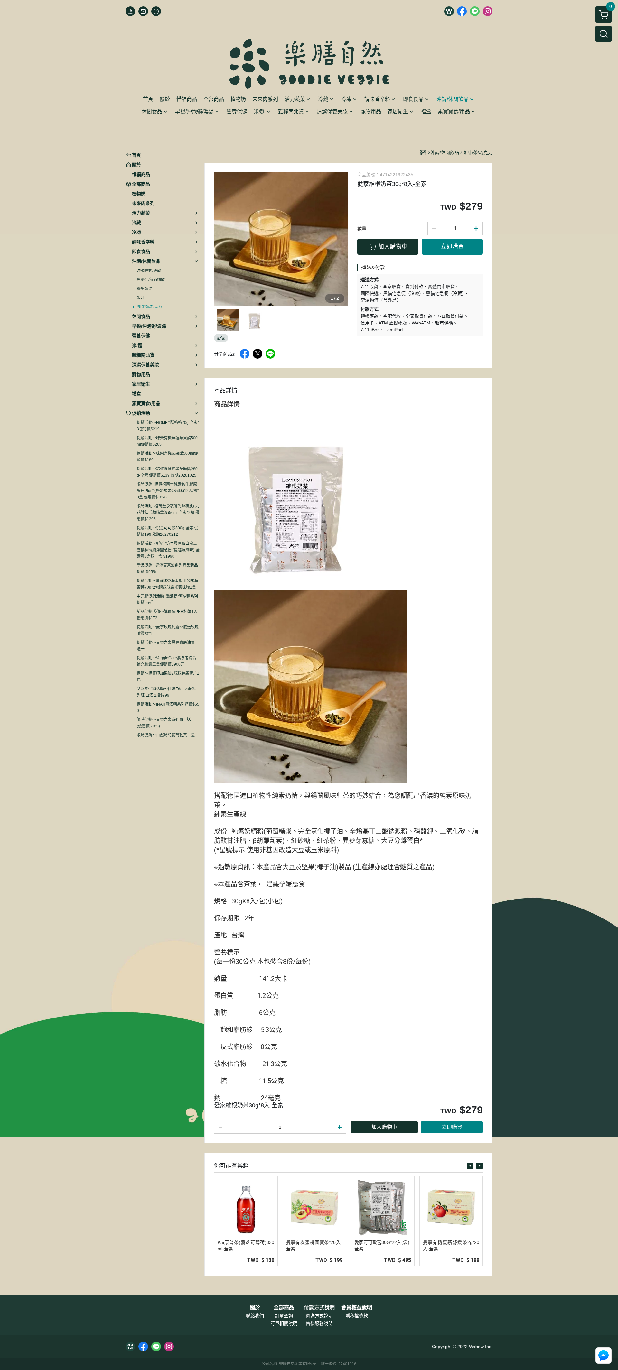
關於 (255, 1307)
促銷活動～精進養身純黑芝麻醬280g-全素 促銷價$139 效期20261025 (167, 472)
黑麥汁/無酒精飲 (151, 280)
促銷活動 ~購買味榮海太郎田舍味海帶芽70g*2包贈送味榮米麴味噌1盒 (167, 584)
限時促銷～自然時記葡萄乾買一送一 (168, 735)
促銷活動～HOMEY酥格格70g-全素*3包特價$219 (168, 425)
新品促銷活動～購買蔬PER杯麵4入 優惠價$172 (167, 614)
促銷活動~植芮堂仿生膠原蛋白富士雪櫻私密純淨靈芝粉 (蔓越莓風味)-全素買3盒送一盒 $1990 (168, 550)
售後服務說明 (319, 1323)
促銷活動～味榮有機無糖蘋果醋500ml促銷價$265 (167, 441)
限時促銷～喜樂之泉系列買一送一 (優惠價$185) (166, 722)
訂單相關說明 (283, 1323)
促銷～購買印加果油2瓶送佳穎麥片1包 (168, 676)
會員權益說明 (356, 1307)
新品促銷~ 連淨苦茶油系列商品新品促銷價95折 (167, 568)
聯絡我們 (255, 1315)
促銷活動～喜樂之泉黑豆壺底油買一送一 (168, 645)
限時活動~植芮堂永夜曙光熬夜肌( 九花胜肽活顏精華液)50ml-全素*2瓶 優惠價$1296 (168, 512)
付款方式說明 (319, 1307)
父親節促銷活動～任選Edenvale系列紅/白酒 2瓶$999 (166, 692)
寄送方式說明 (319, 1315)
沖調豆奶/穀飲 (149, 271)
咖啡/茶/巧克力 (149, 307)
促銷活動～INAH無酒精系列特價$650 (168, 707)
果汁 (141, 298)
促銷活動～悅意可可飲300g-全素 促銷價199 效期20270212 (167, 531)
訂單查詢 (284, 1315)
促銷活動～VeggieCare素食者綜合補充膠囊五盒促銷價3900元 (166, 661)
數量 (361, 228)
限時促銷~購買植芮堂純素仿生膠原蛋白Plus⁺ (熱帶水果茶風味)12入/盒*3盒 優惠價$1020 (168, 490)
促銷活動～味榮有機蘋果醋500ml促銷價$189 (167, 456)
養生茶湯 (144, 289)
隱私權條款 (356, 1315)
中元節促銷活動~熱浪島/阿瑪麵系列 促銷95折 (167, 599)
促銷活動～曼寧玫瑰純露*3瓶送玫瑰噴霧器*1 (168, 630)
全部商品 (284, 1307)
